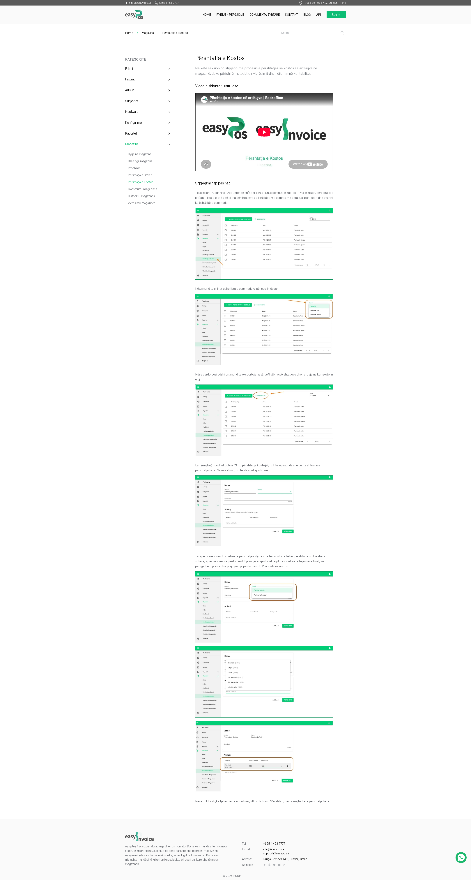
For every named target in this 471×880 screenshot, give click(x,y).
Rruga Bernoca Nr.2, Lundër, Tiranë (324, 3)
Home (207, 15)
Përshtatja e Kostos (175, 33)
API (318, 15)
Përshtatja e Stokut (140, 175)
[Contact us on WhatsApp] (461, 857)
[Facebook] (264, 864)
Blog (307, 15)
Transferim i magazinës (142, 189)
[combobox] (311, 33)
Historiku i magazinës (141, 196)
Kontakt (291, 15)
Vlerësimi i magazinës (141, 203)
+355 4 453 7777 (274, 844)
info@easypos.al (273, 849)
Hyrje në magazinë (139, 154)
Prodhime (134, 168)
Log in (336, 15)
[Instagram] (269, 864)
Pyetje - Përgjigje (230, 15)
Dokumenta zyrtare (264, 15)
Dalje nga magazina (140, 161)
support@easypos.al (276, 853)
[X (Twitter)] (274, 864)
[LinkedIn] (283, 864)
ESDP (237, 876)
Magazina (148, 33)
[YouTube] (279, 864)
